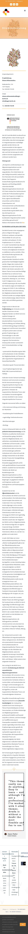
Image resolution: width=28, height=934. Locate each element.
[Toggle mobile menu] (25, 10)
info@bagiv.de (20, 1)
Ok (23, 924)
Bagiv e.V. (6, 909)
